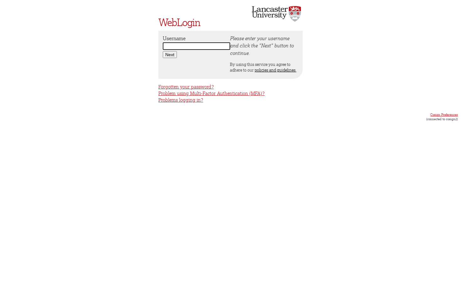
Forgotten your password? (186, 87)
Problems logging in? (180, 100)
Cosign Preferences (444, 114)
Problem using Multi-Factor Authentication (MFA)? (211, 93)
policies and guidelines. (275, 69)
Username (174, 38)
